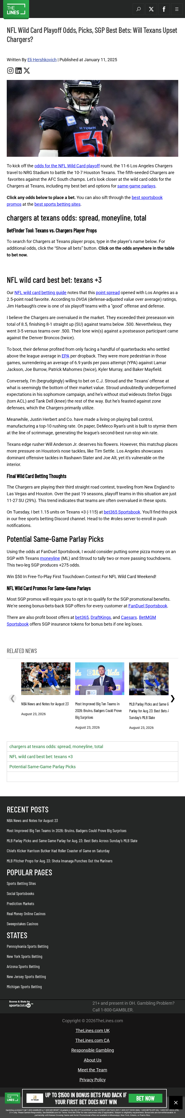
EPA (65, 355)
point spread (108, 292)
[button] (138, 9)
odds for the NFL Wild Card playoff (67, 165)
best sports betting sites (57, 204)
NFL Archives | (16, 50)
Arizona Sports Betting (23, 966)
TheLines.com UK (93, 1030)
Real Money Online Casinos (26, 913)
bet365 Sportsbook (122, 511)
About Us (92, 1060)
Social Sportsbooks (20, 893)
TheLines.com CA (92, 1040)
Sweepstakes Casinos (22, 923)
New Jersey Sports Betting (26, 976)
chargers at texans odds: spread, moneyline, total (56, 746)
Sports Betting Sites (21, 883)
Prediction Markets (20, 903)
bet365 (82, 617)
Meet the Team (92, 1069)
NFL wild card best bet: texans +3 (41, 756)
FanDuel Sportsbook (147, 605)
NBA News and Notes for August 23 (32, 820)
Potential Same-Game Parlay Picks (42, 766)
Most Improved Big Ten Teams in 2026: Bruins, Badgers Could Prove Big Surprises (66, 830)
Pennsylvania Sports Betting (27, 946)
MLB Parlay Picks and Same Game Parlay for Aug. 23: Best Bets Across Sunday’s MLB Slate (72, 840)
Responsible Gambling (92, 1050)
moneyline (50, 558)
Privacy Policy (92, 1079)
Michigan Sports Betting (24, 986)
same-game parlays (136, 185)
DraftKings (101, 617)
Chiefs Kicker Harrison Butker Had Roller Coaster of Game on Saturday (58, 850)
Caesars (129, 617)
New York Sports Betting (24, 956)
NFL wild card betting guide (40, 292)
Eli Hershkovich (42, 59)
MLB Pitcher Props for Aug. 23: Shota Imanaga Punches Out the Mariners (59, 860)
